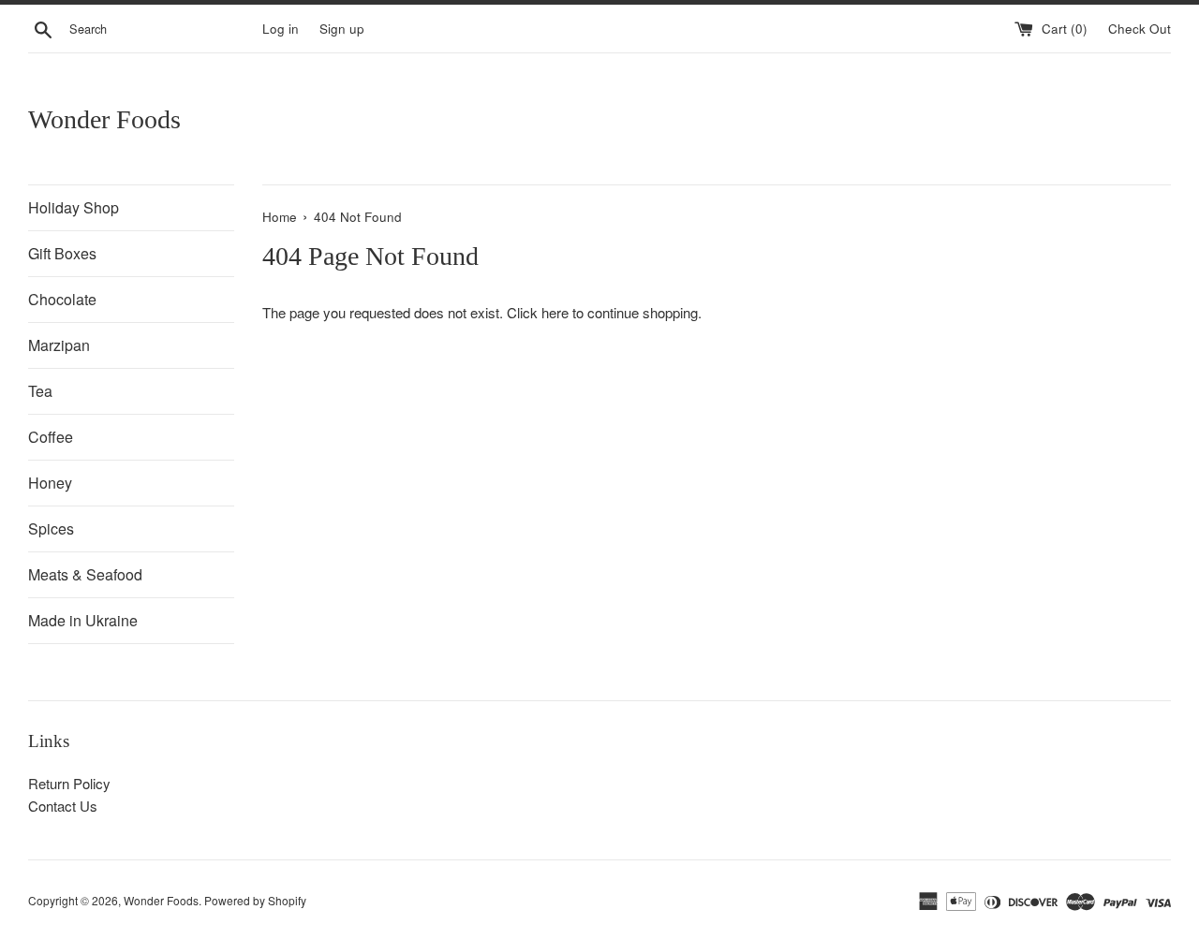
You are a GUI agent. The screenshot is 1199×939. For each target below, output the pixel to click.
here (555, 312)
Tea (40, 391)
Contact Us (62, 805)
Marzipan (59, 345)
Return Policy (69, 783)
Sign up (341, 28)
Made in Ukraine (83, 620)
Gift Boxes (62, 253)
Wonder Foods (104, 119)
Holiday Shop (73, 207)
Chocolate (62, 299)
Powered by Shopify (255, 900)
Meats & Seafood (85, 574)
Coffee (50, 436)
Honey (50, 482)
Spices (51, 528)
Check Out (1139, 28)
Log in (280, 28)
